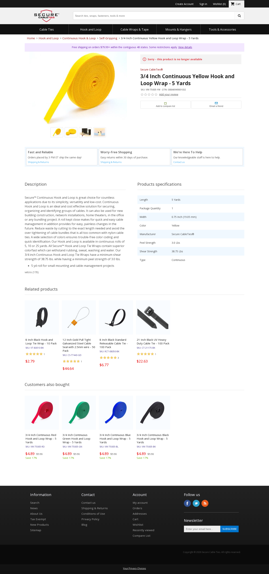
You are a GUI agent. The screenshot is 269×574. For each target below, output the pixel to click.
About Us (36, 513)
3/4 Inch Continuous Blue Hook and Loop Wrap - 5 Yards (115, 438)
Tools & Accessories (222, 29)
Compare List (141, 535)
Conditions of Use (93, 513)
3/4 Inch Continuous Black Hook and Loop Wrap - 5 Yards (153, 438)
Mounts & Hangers (178, 29)
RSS (204, 503)
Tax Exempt (38, 519)
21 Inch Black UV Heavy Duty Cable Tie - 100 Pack (153, 341)
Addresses (140, 513)
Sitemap (35, 530)
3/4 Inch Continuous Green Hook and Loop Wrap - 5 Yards (76, 438)
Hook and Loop (90, 29)
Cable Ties (47, 29)
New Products (39, 524)
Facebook (187, 503)
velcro (28, 272)
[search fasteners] (239, 15)
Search (34, 502)
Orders (137, 508)
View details (185, 47)
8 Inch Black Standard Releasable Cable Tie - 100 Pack (114, 343)
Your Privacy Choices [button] (134, 568)
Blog (84, 524)
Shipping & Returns (38, 162)
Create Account (184, 4)
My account (140, 502)
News (34, 508)
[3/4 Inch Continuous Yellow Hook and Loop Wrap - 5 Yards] (78, 104)
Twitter (196, 503)
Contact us (179, 162)
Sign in (203, 4)
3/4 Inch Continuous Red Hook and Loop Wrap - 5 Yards (40, 438)
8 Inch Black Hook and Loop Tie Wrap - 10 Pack (41, 341)
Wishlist (138, 524)
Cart (135, 519)
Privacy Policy (90, 519)
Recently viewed (143, 530)
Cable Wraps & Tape (135, 29)
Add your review (168, 94)
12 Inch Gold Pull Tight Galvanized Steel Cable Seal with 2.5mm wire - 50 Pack (79, 345)
